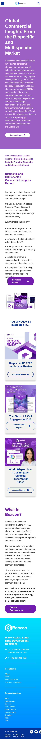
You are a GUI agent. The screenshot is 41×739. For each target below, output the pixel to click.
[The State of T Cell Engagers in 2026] (20, 398)
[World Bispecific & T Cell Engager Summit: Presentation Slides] (20, 452)
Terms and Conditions (13, 682)
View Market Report (18, 426)
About (7, 674)
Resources (17, 156)
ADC (7, 698)
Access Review (19, 374)
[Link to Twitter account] (31, 731)
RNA (7, 718)
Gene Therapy (10, 709)
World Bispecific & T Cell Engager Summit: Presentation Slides (20, 475)
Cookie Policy (15, 735)
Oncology (8, 715)
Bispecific (8, 704)
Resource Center (11, 679)
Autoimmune (10, 701)
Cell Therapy (10, 707)
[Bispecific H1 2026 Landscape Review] (20, 345)
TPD (7, 721)
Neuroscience (10, 712)
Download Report (16, 135)
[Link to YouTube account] (36, 731)
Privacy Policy (8, 735)
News (7, 677)
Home (8, 156)
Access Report (19, 490)
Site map (22, 735)
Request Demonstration (16, 608)
